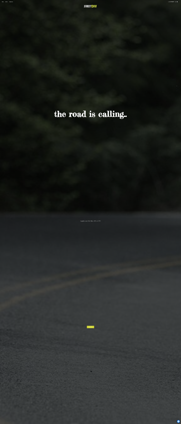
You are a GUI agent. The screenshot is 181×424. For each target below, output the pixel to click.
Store (3, 1)
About (6, 1)
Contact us (11, 1)
